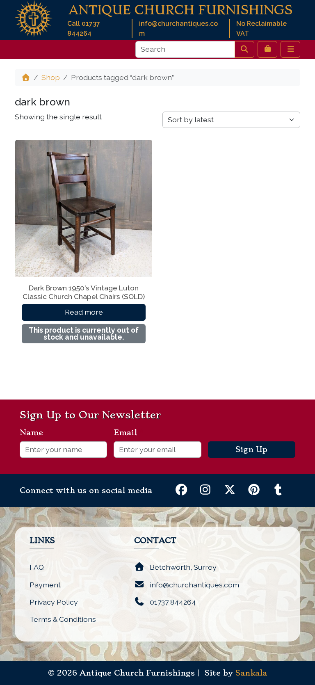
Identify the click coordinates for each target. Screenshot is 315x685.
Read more (84, 312)
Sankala (251, 673)
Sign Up (251, 449)
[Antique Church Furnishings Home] (33, 18)
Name (35, 432)
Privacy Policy (54, 602)
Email (129, 432)
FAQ (37, 567)
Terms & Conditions (63, 619)
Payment (45, 584)
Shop (50, 77)
